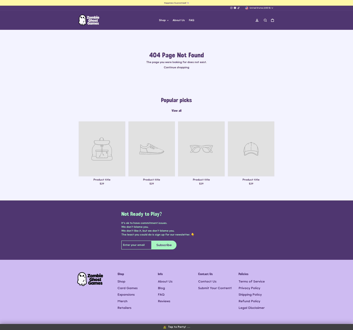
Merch (122, 301)
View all (176, 111)
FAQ (191, 20)
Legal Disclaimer (252, 308)
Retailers (124, 308)
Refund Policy (249, 301)
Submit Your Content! (215, 288)
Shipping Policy (250, 294)
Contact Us (207, 281)
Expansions (126, 294)
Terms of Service (252, 281)
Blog (161, 288)
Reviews (164, 301)
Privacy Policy (249, 288)
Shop (162, 20)
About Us (179, 20)
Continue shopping (176, 67)
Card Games (127, 288)
